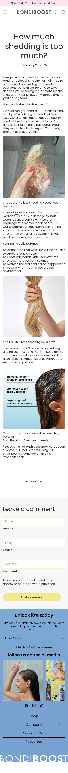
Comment (11, 571)
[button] (5, 12)
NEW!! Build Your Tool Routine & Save (34, 3)
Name (8, 528)
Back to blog (34, 481)
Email (7, 550)
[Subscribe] (61, 638)
